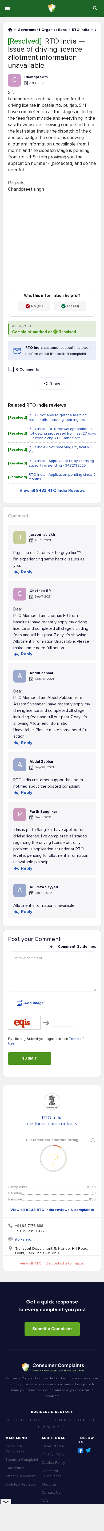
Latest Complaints (20, 1476)
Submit (29, 1058)
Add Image (34, 1003)
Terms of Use (53, 1446)
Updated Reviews (20, 1484)
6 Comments (27, 369)
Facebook (80, 1450)
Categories (14, 1468)
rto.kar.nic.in (25, 1239)
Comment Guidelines (77, 946)
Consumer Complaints (14, 1449)
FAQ (45, 1500)
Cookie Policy (53, 1462)
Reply (26, 572)
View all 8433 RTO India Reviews (52, 490)
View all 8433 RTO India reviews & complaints (52, 1209)
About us (49, 1484)
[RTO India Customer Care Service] (52, 1101)
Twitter (88, 1450)
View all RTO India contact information (52, 1263)
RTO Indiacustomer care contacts (52, 1121)
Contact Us (51, 1492)
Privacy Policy (53, 1454)
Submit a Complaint (52, 1328)
